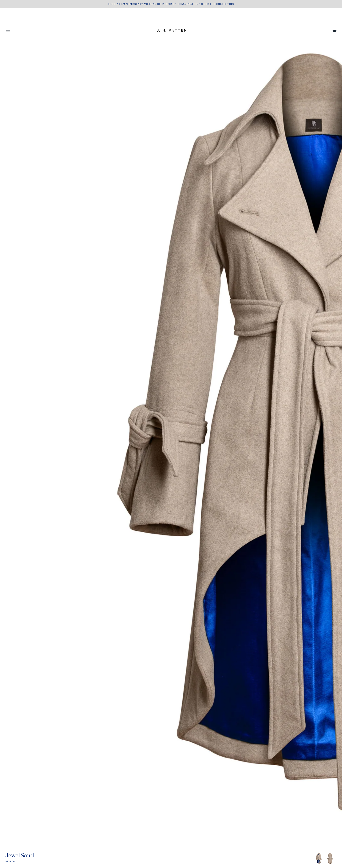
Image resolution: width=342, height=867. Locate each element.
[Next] (337, 859)
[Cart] (334, 30)
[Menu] (8, 31)
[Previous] (314, 859)
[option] (318, 859)
